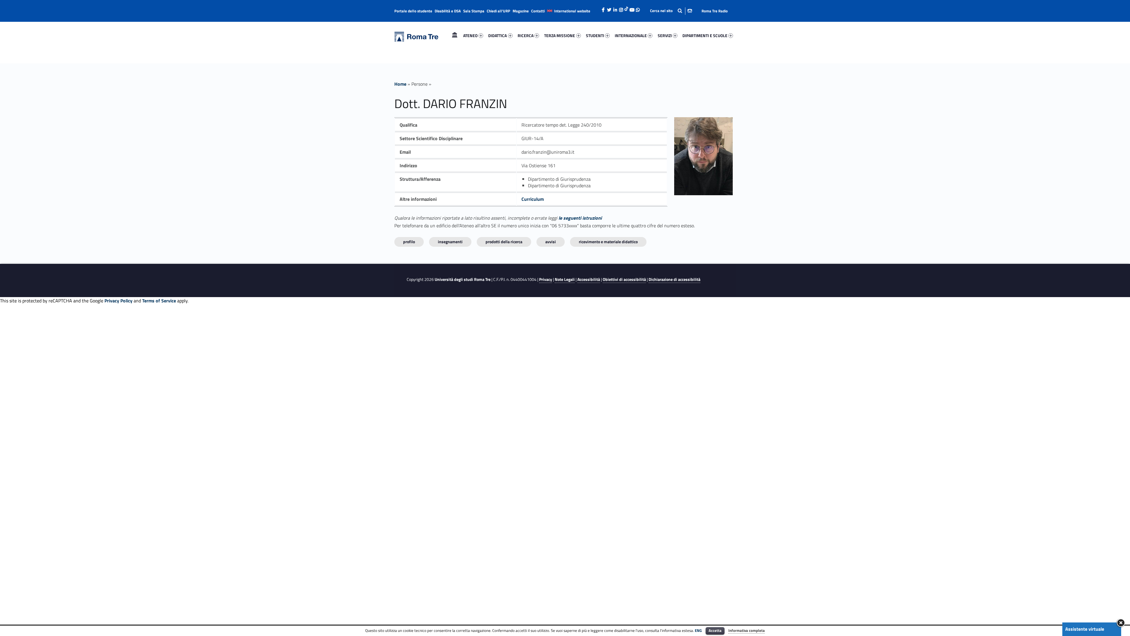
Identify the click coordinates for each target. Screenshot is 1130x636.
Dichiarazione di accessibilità (674, 279)
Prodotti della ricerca (504, 241)
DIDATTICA (497, 35)
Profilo (409, 241)
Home (455, 35)
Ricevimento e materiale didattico (608, 241)
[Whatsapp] (637, 8)
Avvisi (550, 241)
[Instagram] (621, 8)
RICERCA (526, 35)
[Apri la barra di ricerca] (671, 11)
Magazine (521, 11)
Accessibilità (588, 279)
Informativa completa (746, 630)
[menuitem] (455, 35)
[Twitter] (609, 8)
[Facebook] (603, 8)
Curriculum (532, 199)
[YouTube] (631, 8)
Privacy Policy (118, 300)
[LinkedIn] (615, 8)
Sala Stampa (473, 11)
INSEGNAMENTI (450, 241)
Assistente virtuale (1084, 628)
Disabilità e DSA (448, 11)
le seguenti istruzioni (580, 217)
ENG (698, 630)
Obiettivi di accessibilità (624, 279)
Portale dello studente (413, 11)
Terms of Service (159, 300)
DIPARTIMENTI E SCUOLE (704, 35)
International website (572, 11)
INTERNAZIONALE (631, 35)
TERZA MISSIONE (559, 35)
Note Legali (565, 279)
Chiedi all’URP (498, 11)
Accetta (715, 630)
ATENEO (470, 35)
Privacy (545, 279)
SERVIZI (665, 35)
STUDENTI (595, 35)
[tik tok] (626, 8)
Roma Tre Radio (715, 11)
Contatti (538, 11)
